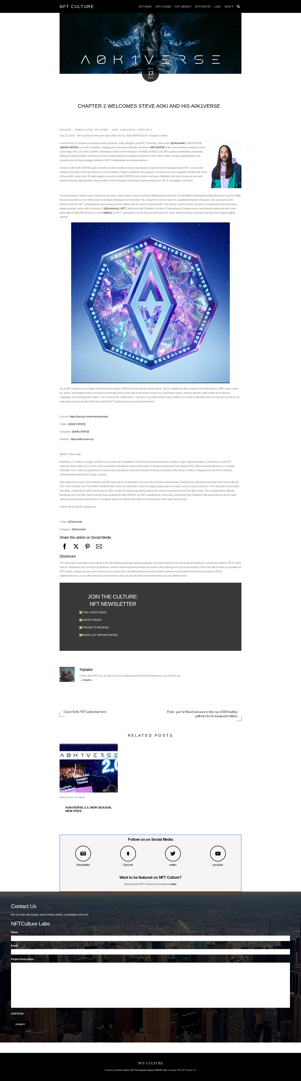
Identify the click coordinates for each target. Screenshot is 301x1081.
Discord (128, 864)
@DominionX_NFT (115, 208)
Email (14, 945)
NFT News (145, 6)
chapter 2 (144, 130)
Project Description (22, 959)
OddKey (107, 212)
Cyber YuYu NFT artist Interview (85, 712)
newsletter (84, 130)
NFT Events (203, 6)
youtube (218, 864)
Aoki (115, 130)
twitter (173, 864)
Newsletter (83, 864)
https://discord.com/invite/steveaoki (88, 416)
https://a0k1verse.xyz (82, 439)
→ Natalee (86, 680)
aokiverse (128, 130)
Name (14, 932)
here (173, 884)
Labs (217, 6)
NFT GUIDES (164, 6)
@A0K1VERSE (69, 147)
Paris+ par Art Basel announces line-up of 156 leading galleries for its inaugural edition (202, 714)
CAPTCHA (17, 1013)
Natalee (65, 130)
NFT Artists (183, 6)
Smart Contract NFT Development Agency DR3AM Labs (141, 1070)
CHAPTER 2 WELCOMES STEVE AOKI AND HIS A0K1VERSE (149, 106)
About (228, 6)
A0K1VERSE (157, 147)
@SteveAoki (178, 143)
